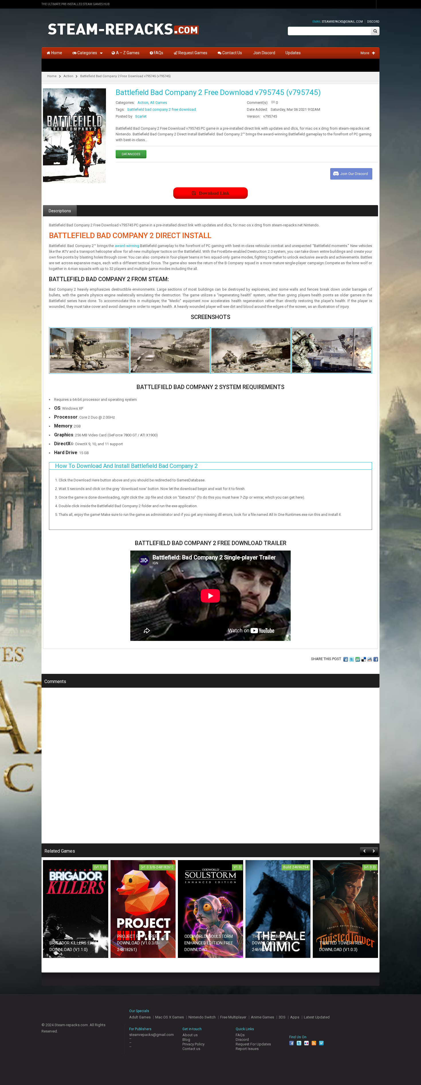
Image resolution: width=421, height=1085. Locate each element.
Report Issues (247, 1049)
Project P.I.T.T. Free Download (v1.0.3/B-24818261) (138, 943)
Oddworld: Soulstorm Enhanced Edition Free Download (208, 943)
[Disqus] (210, 769)
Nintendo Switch (202, 1017)
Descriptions (60, 211)
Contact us (191, 1049)
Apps (294, 1017)
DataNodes (131, 154)
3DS (282, 1017)
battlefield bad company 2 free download (161, 109)
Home (52, 76)
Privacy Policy (193, 1044)
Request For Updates (253, 1044)
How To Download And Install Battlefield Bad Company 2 (126, 465)
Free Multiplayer (233, 1017)
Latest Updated (317, 1017)
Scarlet (141, 116)
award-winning (127, 246)
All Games (158, 102)
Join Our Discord (354, 174)
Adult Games (140, 1017)
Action (68, 76)
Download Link (214, 193)
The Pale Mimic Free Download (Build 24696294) (273, 943)
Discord (373, 21)
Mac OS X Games (169, 1017)
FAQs (240, 1035)
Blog (186, 1039)
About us (190, 1035)
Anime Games (262, 1017)
